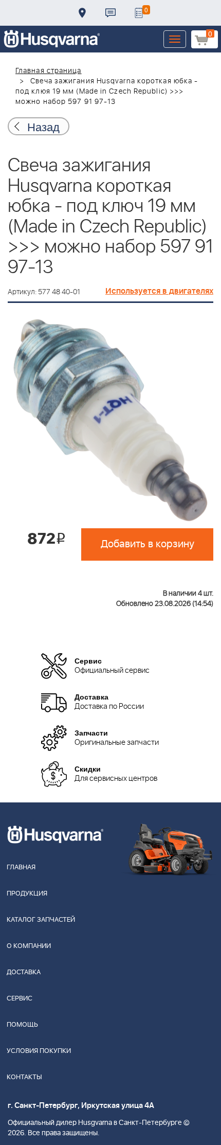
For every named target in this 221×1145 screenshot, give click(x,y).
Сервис (19, 999)
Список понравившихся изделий (139, 13)
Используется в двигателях (159, 291)
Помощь (22, 1025)
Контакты (110, 13)
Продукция (27, 894)
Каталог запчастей (41, 920)
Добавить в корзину (147, 544)
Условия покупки (39, 1051)
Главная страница (48, 71)
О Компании (29, 946)
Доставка (82, 13)
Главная (21, 867)
